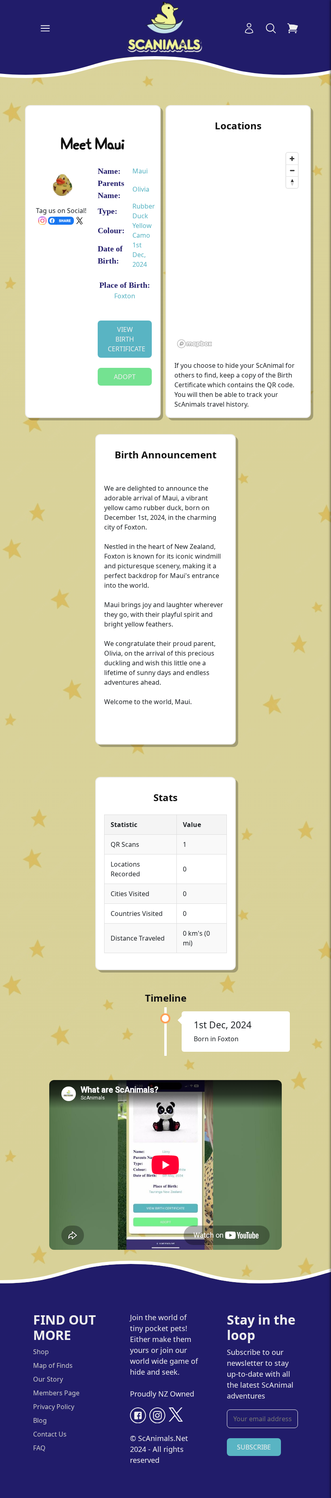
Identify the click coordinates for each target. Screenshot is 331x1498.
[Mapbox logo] (194, 343)
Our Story (48, 1379)
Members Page (56, 1392)
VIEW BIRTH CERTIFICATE (126, 339)
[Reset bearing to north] (292, 182)
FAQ (39, 1447)
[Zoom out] (292, 170)
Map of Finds (53, 1365)
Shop (41, 1351)
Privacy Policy (53, 1406)
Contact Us (50, 1434)
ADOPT (125, 376)
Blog (40, 1420)
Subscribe (254, 1447)
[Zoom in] (292, 159)
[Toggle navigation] (45, 28)
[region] (238, 250)
